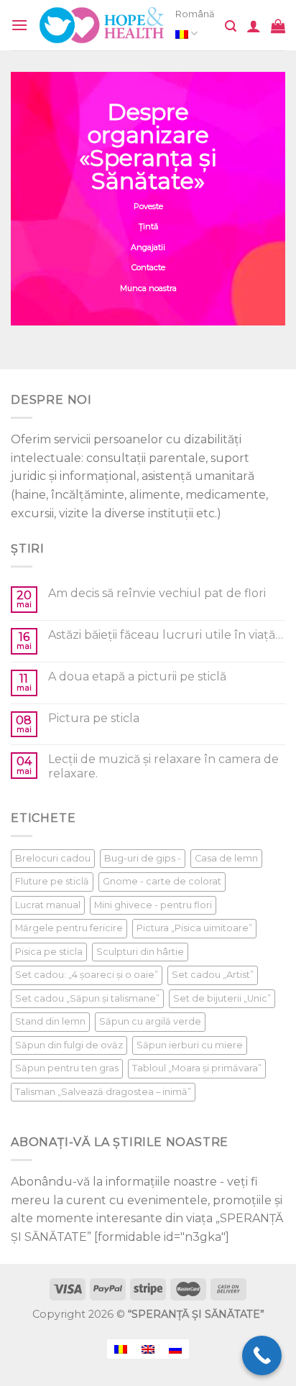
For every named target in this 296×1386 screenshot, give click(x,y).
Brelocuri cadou (53, 858)
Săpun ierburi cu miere (190, 1045)
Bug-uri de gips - (142, 858)
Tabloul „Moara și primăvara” (197, 1068)
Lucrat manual (47, 905)
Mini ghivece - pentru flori (153, 905)
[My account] (253, 26)
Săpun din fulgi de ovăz (69, 1045)
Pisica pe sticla (49, 951)
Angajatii (148, 247)
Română (195, 14)
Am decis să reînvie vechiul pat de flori (157, 593)
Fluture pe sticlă (52, 881)
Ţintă (148, 226)
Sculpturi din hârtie (140, 951)
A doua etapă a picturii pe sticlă (137, 676)
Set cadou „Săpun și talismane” (87, 998)
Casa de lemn (226, 858)
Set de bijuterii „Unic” (222, 998)
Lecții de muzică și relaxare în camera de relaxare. (163, 766)
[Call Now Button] (262, 1355)
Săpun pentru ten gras (67, 1068)
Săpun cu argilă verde (150, 1021)
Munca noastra (148, 288)
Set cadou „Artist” (213, 974)
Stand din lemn (50, 1021)
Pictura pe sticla (93, 718)
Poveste (148, 206)
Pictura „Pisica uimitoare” (194, 928)
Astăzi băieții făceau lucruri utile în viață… (165, 635)
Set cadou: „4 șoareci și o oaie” (86, 974)
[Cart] (278, 26)
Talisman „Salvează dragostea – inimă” (103, 1091)
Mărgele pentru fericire (69, 928)
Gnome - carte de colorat (162, 881)
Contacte (148, 267)
